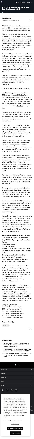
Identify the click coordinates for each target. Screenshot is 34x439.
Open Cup (6, 325)
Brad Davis (17, 190)
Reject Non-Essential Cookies (15, 428)
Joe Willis (20, 106)
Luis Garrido (25, 95)
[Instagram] (11, 390)
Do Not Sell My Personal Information (12, 420)
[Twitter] (2, 390)
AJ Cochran (27, 229)
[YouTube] (16, 390)
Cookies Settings (15, 424)
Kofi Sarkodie (6, 203)
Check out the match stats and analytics (16, 88)
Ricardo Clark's (22, 181)
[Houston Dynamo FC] (2, 2)
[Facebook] (7, 390)
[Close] (27, 396)
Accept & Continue (15, 433)
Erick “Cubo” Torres (20, 75)
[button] (31, 2)
